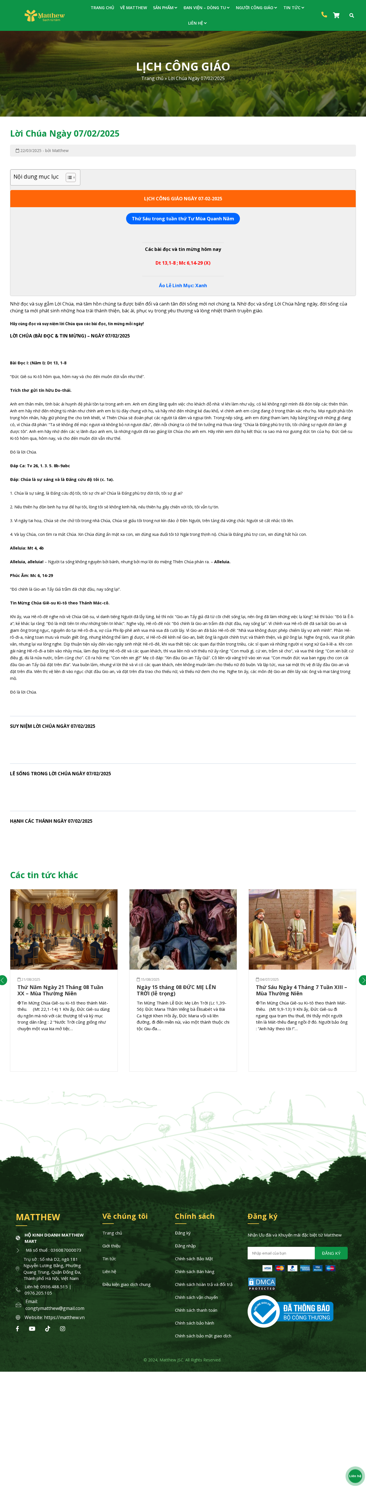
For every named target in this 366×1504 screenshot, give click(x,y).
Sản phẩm (163, 7)
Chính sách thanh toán (196, 1310)
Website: (34, 1317)
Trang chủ (102, 7)
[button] (331, 1253)
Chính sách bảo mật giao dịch (203, 1336)
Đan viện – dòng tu (205, 7)
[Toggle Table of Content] (67, 177)
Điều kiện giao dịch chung (126, 1284)
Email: (31, 1301)
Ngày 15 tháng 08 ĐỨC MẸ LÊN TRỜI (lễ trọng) (176, 990)
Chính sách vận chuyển (196, 1297)
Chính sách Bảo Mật (194, 1258)
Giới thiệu (111, 1246)
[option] (64, 980)
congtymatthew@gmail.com (54, 1308)
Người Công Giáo (254, 7)
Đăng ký (183, 1233)
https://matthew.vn (64, 1317)
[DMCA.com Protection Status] (262, 1290)
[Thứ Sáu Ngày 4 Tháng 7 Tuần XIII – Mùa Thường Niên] (302, 929)
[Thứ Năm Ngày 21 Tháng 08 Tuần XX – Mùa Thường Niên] (64, 929)
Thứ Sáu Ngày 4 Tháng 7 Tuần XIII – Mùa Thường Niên (301, 990)
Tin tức (292, 7)
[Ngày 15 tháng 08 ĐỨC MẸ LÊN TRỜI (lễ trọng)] (183, 929)
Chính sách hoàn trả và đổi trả (203, 1284)
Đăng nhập (185, 1246)
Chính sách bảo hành (194, 1323)
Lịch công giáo (183, 66)
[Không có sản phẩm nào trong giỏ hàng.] (337, 15)
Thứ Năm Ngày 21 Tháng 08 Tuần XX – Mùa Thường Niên (60, 990)
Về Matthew (133, 7)
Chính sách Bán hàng (194, 1271)
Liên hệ (195, 23)
